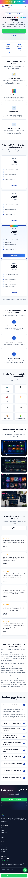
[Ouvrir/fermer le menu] (25, 6)
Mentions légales (5, 846)
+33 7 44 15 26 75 (5, 860)
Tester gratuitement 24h (14, 31)
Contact (3, 851)
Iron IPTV (3, 830)
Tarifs (2, 837)
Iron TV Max (4, 832)
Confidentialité (4, 849)
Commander (14, 185)
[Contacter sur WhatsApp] (25, 870)
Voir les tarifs (14, 35)
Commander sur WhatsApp (14, 799)
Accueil (2, 827)
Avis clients (3, 834)
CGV (2, 844)
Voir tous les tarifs (14, 804)
